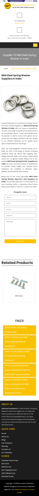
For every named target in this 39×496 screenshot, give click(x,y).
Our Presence (7, 443)
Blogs (4, 440)
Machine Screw (8, 476)
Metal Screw (6, 467)
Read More (19, 290)
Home (6, 69)
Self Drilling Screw (8, 473)
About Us (5, 436)
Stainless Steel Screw (10, 460)
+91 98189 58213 (19, 21)
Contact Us (6, 449)
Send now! (20, 241)
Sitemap (5, 446)
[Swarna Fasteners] (19, 6)
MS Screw (19, 296)
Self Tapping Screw (9, 470)
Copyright (9, 483)
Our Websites (7, 452)
